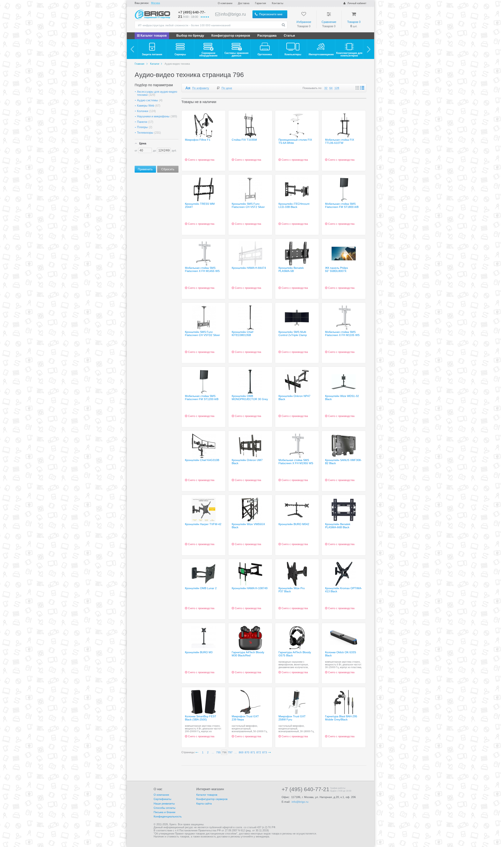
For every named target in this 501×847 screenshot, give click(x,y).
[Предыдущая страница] (197, 752)
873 (264, 752)
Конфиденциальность (168, 816)
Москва (155, 3)
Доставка (243, 3)
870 (247, 752)
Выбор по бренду (190, 35)
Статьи (289, 35)
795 (218, 752)
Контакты (277, 3)
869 (241, 752)
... (213, 752)
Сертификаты (162, 799)
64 (330, 88)
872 (258, 752)
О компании (225, 3)
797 (230, 752)
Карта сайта (204, 803)
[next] (368, 49)
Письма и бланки (164, 812)
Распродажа (267, 35)
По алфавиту (200, 88)
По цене (227, 88)
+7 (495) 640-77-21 (305, 789)
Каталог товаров (153, 35)
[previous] (132, 49)
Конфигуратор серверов (230, 35)
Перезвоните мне (270, 14)
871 (252, 752)
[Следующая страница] (270, 752)
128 (336, 88)
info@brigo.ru (232, 14)
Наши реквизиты (164, 803)
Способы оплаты (164, 807)
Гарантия (260, 3)
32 (325, 88)
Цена (142, 143)
